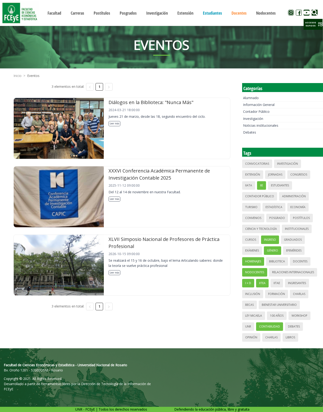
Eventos (33, 75)
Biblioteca (277, 261)
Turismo (251, 207)
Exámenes (252, 250)
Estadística (274, 207)
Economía (298, 207)
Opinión (251, 337)
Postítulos (301, 218)
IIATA (248, 185)
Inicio (17, 75)
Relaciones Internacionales (293, 272)
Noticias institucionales (260, 125)
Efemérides (293, 250)
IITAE (277, 283)
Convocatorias (257, 164)
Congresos (298, 174)
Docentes (300, 261)
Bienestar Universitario (279, 305)
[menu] (161, 13)
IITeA (262, 283)
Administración (294, 196)
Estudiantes (280, 185)
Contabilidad (269, 326)
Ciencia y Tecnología (261, 229)
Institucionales (297, 229)
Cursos (250, 240)
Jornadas (275, 174)
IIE (261, 185)
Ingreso (270, 240)
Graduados (293, 240)
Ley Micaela (253, 316)
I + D (248, 283)
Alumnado (251, 98)
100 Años (277, 316)
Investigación (253, 118)
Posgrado (277, 218)
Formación (276, 294)
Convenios (253, 218)
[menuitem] (54, 13)
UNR (248, 326)
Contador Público (256, 111)
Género (272, 250)
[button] (313, 24)
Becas (249, 305)
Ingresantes (297, 283)
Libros (290, 337)
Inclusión (252, 294)
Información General (259, 104)
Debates (249, 132)
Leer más (114, 123)
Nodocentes (254, 272)
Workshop (299, 316)
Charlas (299, 294)
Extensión (252, 174)
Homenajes (253, 261)
